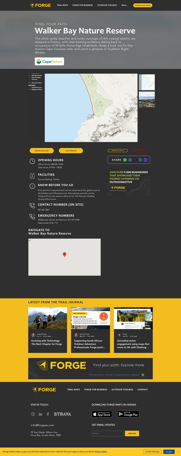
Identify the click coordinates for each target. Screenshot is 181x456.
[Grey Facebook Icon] (48, 414)
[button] (62, 5)
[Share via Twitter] (135, 160)
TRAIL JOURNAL (70, 302)
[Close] (177, 452)
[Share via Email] (145, 160)
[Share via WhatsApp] (125, 160)
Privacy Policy (101, 452)
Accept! (169, 452)
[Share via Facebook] (130, 160)
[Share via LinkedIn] (140, 160)
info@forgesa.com (42, 425)
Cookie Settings (152, 452)
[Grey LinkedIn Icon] (40, 414)
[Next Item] (133, 107)
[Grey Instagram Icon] (33, 414)
